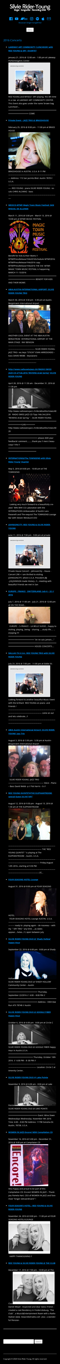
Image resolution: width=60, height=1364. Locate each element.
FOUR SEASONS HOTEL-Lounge (23, 879)
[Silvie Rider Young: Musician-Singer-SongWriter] (30, 8)
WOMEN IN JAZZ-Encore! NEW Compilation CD (30, 1132)
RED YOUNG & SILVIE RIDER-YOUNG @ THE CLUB (31, 1263)
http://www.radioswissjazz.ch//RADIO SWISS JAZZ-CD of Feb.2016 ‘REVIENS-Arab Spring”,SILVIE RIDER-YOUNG (32, 373)
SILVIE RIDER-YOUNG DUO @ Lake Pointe (28, 1077)
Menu (30, 30)
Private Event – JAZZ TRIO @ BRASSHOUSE (28, 120)
